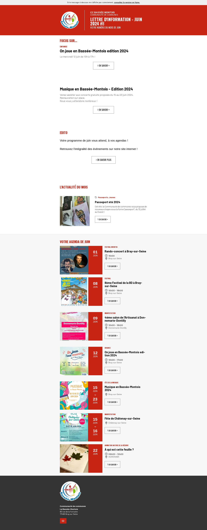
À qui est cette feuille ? (119, 449)
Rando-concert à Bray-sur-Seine (125, 251)
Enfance (63, 46)
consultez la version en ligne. (127, 2)
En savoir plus (104, 160)
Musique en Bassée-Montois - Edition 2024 (96, 88)
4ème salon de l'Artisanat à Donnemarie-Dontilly (125, 319)
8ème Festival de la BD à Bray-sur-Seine (123, 284)
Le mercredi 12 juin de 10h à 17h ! (77, 56)
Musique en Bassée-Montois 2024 (122, 388)
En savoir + (104, 65)
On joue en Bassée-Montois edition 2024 (94, 50)
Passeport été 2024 (107, 202)
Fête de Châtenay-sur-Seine (122, 418)
